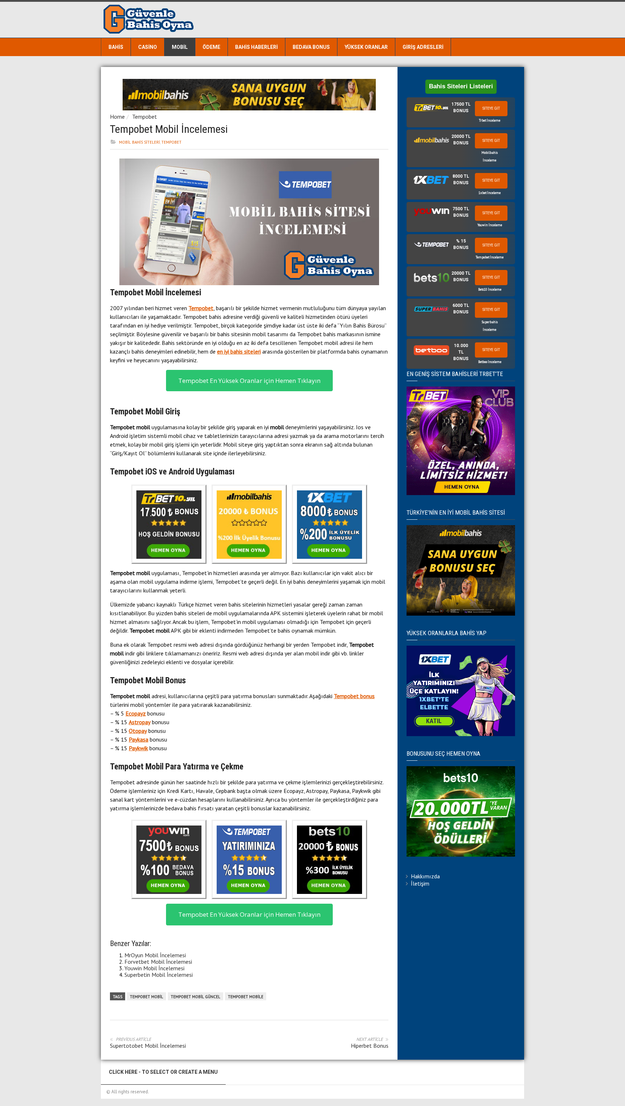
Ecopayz (136, 713)
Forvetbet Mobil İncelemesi (158, 961)
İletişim (420, 883)
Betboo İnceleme (489, 362)
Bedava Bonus (311, 47)
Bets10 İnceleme (489, 289)
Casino (147, 47)
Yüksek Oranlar (366, 47)
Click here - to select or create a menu (163, 1072)
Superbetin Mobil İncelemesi (158, 974)
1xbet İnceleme (490, 193)
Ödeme (211, 47)
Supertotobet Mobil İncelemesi (148, 1045)
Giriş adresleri (423, 47)
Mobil (180, 47)
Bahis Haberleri (256, 47)
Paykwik (138, 748)
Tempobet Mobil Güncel (195, 996)
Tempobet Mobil (146, 996)
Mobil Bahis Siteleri (139, 142)
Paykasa (138, 739)
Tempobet (144, 116)
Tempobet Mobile (245, 996)
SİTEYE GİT (491, 108)
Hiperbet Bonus (369, 1045)
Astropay (139, 722)
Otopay (138, 730)
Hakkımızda (425, 876)
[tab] (461, 112)
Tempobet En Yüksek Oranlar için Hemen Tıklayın (249, 380)
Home (117, 116)
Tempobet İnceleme (489, 257)
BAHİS (116, 47)
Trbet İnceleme (489, 120)
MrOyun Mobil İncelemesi (155, 955)
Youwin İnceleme (489, 225)
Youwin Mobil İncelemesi (154, 968)
